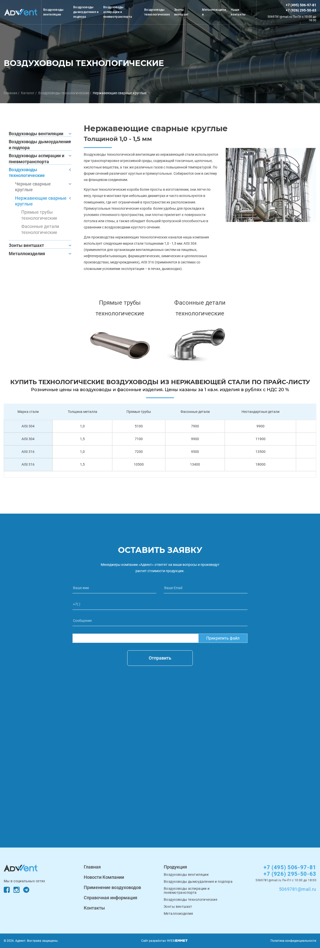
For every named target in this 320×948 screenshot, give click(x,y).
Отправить (160, 658)
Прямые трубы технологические (39, 214)
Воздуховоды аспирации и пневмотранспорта (117, 11)
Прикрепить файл (223, 638)
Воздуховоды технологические (157, 12)
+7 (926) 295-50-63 (301, 10)
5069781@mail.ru (297, 889)
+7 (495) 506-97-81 (301, 5)
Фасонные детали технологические (40, 229)
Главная (10, 93)
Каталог (27, 93)
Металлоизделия (214, 12)
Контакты (94, 908)
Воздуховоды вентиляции (53, 12)
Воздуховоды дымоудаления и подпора (86, 11)
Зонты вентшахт (181, 12)
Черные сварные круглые (33, 186)
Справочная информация (110, 897)
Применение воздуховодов (112, 887)
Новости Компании (104, 877)
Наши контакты (238, 12)
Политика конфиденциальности (293, 941)
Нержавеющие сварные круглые (40, 200)
